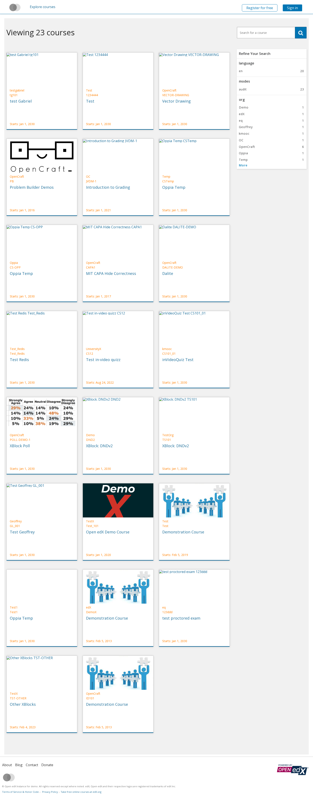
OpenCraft (271, 147)
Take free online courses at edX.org (81, 791)
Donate (47, 765)
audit (271, 89)
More (243, 165)
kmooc (271, 133)
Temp (271, 160)
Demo (271, 107)
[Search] (301, 33)
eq (271, 121)
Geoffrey (271, 127)
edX (271, 114)
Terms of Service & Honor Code (20, 791)
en (271, 71)
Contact (32, 765)
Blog (19, 765)
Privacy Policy (50, 791)
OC (271, 140)
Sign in (292, 8)
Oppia (271, 153)
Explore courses (42, 6)
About (7, 765)
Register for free (259, 8)
